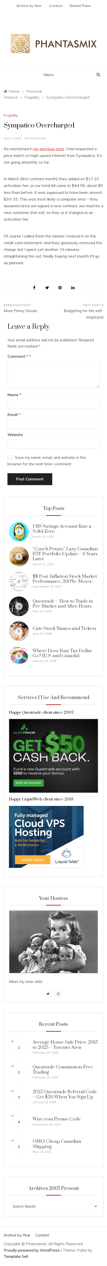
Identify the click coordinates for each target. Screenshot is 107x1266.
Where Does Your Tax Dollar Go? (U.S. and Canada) (62, 653)
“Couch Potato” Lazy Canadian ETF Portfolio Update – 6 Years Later (65, 554)
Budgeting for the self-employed (83, 314)
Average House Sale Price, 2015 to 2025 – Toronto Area (65, 1044)
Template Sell (16, 1256)
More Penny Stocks (20, 310)
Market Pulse (80, 5)
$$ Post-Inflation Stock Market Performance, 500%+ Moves (65, 579)
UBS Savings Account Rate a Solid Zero (62, 529)
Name (14, 394)
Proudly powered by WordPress (32, 1250)
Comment (17, 356)
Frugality (11, 115)
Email (13, 414)
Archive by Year (29, 5)
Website (15, 434)
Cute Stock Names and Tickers (64, 628)
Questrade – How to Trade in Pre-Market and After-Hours (63, 603)
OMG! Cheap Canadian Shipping (57, 1144)
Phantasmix (37, 138)
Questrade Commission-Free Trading (63, 1069)
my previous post (49, 148)
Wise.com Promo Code (57, 1119)
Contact (55, 5)
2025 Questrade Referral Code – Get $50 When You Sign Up (65, 1094)
